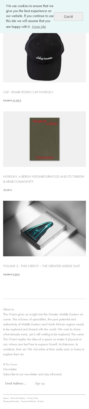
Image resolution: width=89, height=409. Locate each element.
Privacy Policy (32, 398)
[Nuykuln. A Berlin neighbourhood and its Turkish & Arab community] (44, 138)
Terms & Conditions (18, 398)
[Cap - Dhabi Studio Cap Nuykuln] (44, 54)
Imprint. (6, 398)
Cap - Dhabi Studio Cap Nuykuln (28, 92)
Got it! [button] (68, 16)
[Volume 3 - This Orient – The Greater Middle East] (44, 228)
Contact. (40, 401)
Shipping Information (11, 401)
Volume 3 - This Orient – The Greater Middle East (41, 266)
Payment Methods (28, 401)
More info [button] (39, 26)
